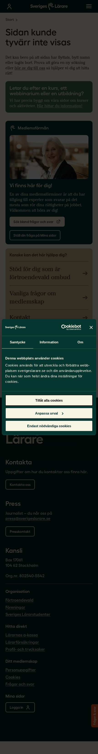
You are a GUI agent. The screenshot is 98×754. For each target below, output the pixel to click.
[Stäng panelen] (91, 327)
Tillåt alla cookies (49, 400)
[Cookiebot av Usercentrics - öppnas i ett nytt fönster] (61, 327)
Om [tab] (80, 342)
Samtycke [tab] (18, 342)
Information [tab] (49, 342)
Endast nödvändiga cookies (49, 426)
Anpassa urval (46, 413)
